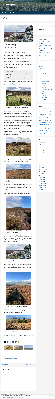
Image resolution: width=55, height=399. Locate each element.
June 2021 (41, 150)
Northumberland (12, 358)
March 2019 (41, 177)
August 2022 (41, 144)
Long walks (41, 115)
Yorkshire (43, 83)
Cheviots (49, 108)
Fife (42, 91)
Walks (10, 12)
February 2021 (42, 156)
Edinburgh (49, 111)
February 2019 (42, 179)
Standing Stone (45, 130)
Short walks (19, 359)
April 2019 (41, 175)
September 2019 (42, 169)
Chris (13, 47)
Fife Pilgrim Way (48, 112)
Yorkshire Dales (43, 133)
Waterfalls (46, 131)
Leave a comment (19, 47)
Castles (44, 108)
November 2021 (42, 146)
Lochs (51, 114)
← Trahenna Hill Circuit (5, 364)
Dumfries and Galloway (46, 89)
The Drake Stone (16, 350)
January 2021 (41, 157)
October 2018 (41, 187)
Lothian (43, 73)
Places (14, 12)
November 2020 (42, 161)
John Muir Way (47, 114)
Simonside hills (13, 84)
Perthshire (44, 75)
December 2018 (42, 183)
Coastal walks (42, 111)
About (6, 12)
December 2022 (42, 142)
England (8, 358)
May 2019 (41, 173)
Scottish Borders (45, 99)
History (43, 114)
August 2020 (41, 163)
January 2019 (41, 181)
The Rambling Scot (8, 5)
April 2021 (41, 152)
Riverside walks (44, 124)
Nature (40, 120)
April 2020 (41, 165)
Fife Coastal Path (42, 112)
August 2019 (41, 171)
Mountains (50, 118)
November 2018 (42, 185)
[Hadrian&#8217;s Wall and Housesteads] (8, 347)
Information (41, 66)
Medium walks (44, 118)
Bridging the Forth (42, 55)
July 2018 (41, 189)
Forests (40, 114)
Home (2, 12)
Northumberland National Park (12, 359)
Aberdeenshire (44, 71)
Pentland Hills (44, 122)
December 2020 (42, 159)
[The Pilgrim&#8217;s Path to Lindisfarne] (28, 347)
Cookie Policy (22, 397)
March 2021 (41, 154)
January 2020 (41, 167)
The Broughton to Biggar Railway (45, 41)
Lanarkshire (44, 93)
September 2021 (42, 148)
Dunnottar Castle (42, 52)
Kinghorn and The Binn (43, 45)
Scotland (42, 70)
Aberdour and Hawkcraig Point (44, 48)
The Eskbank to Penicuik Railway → (29, 364)
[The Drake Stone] (18, 347)
